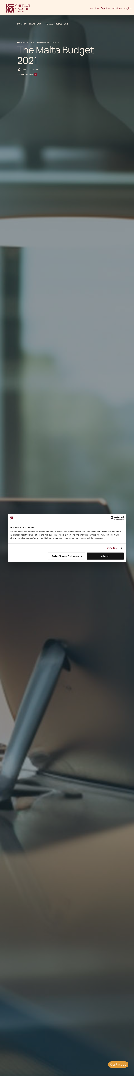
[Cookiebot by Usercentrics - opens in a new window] (112, 518)
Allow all (105, 556)
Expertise (105, 8)
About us (94, 8)
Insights (127, 8)
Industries (117, 8)
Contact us (118, 1064)
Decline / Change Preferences (65, 556)
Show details (113, 548)
